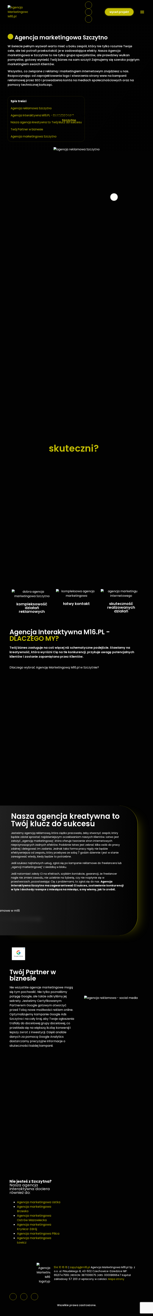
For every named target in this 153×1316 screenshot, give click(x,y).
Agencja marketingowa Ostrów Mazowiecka (34, 1217)
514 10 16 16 (61, 1267)
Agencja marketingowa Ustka (38, 1202)
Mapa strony (116, 1279)
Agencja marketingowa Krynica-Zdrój (34, 1226)
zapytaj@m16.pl (80, 1267)
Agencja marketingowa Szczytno (34, 136)
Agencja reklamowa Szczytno (31, 108)
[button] (142, 12)
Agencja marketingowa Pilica (38, 1233)
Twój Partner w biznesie (27, 129)
